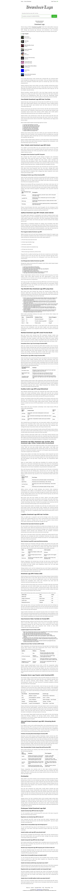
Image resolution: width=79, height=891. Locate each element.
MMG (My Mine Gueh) (29, 45)
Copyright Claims (38, 887)
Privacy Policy (47, 887)
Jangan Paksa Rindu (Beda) (30, 65)
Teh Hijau (27, 41)
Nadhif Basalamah (28, 75)
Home (22, 1)
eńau (30, 38)
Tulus (26, 42)
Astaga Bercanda (28, 61)
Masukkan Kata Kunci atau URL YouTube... (30, 13)
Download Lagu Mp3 (36, 26)
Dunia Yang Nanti (28, 49)
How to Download (27, 1)
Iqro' (26, 53)
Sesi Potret (27, 36)
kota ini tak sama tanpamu (30, 74)
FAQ (43, 887)
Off (57, 1)
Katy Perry (26, 58)
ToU (52, 887)
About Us (28, 887)
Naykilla (26, 46)
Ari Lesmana (27, 38)
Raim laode (27, 50)
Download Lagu (39, 889)
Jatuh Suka (27, 70)
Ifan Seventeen (27, 67)
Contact (32, 887)
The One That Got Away (30, 57)
